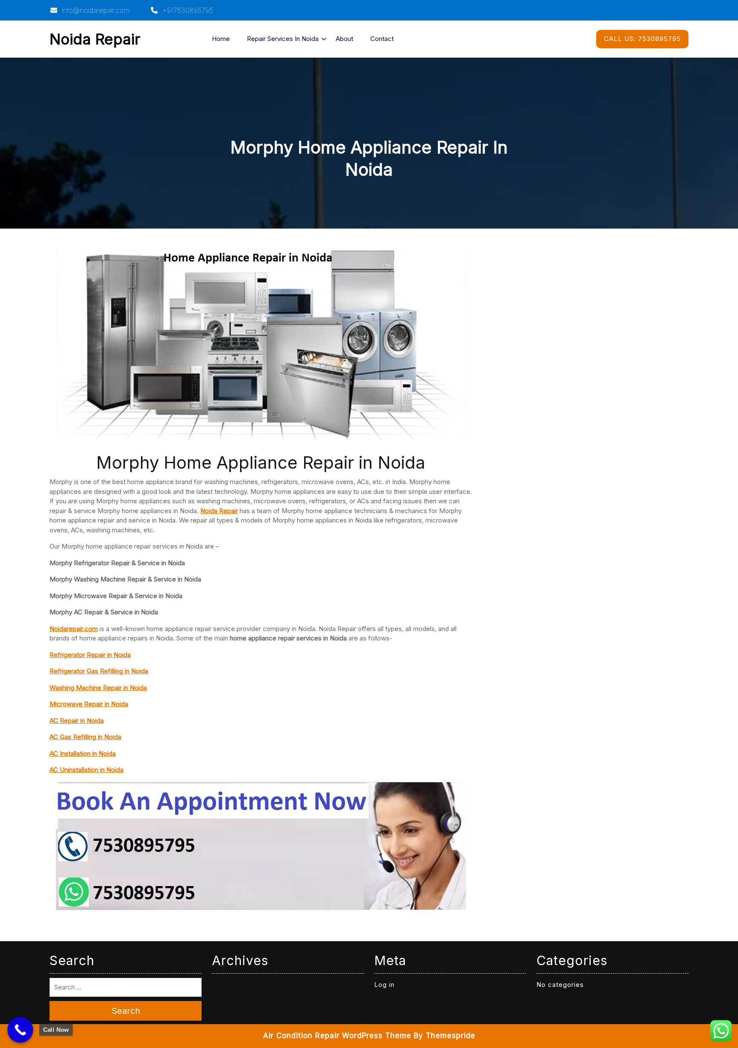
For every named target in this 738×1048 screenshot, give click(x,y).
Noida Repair (95, 39)
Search (125, 1011)
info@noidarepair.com (94, 10)
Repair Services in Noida (283, 39)
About (344, 39)
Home (221, 39)
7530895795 (642, 39)
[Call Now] (20, 1030)
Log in (384, 984)
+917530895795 (186, 10)
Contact (382, 39)
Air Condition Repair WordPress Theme (337, 1035)
